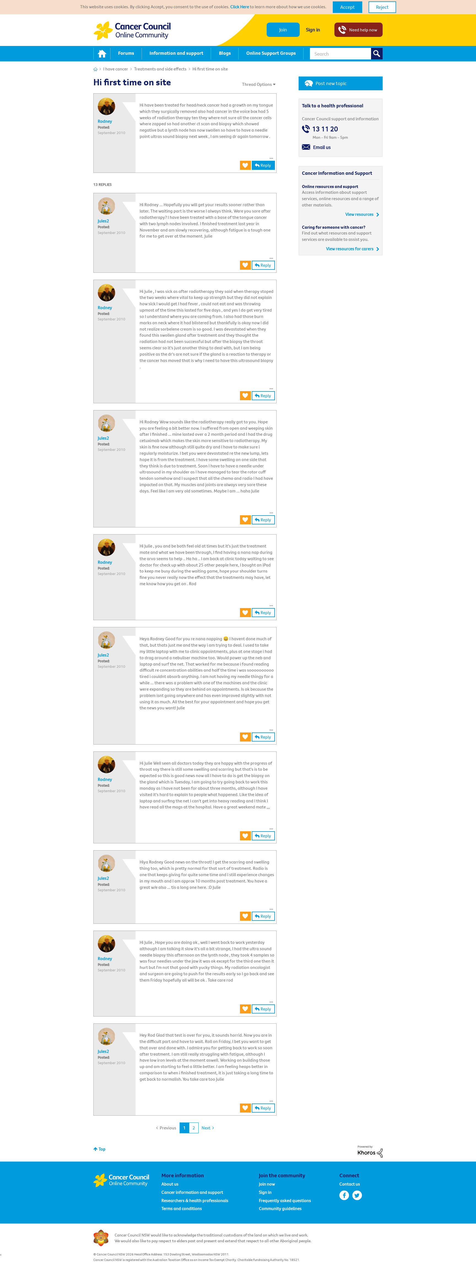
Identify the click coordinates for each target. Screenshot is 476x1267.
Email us (322, 147)
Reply (266, 165)
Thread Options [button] (257, 84)
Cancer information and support (192, 1192)
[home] (101, 53)
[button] (347, 7)
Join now (267, 1184)
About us (169, 1184)
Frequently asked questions (285, 1200)
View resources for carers (350, 248)
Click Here (239, 6)
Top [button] (102, 1149)
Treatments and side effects (160, 69)
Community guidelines (280, 1208)
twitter (357, 1195)
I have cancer (115, 69)
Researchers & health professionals (194, 1200)
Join (283, 29)
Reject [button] (382, 7)
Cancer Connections (95, 69)
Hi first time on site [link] (210, 69)
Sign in (313, 29)
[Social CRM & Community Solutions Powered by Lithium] (370, 1151)
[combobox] (346, 53)
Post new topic (331, 83)
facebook (344, 1195)
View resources (359, 214)
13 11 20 (325, 129)
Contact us (349, 1184)
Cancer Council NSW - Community (132, 31)
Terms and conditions (181, 1208)
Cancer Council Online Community (127, 1180)
